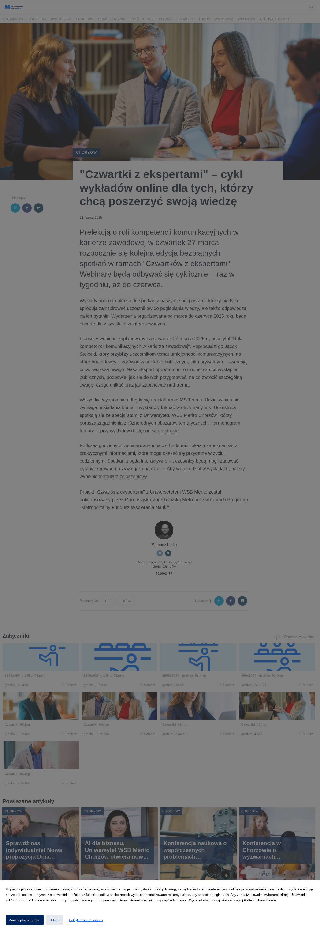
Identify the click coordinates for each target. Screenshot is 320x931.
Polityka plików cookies (86, 920)
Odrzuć (54, 920)
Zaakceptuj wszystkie (25, 920)
